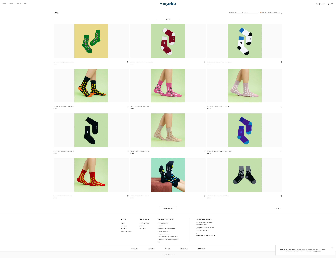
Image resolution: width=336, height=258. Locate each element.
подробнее (317, 251)
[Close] (332, 247)
